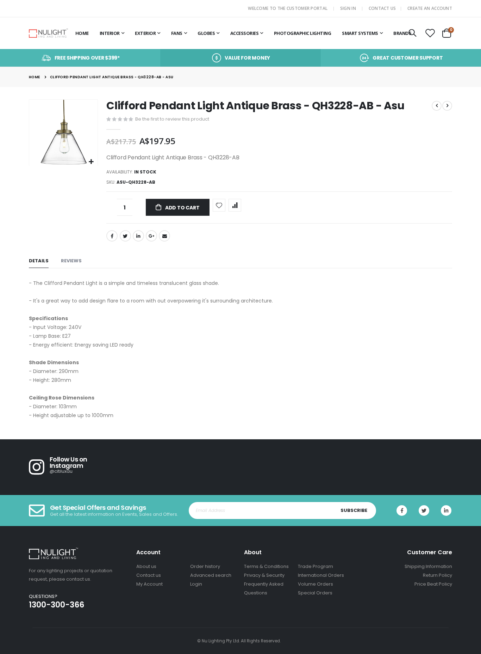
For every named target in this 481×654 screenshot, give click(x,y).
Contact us (148, 575)
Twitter (125, 236)
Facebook (112, 236)
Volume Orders (315, 584)
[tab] (39, 261)
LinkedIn (138, 236)
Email (164, 236)
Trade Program (315, 566)
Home (34, 77)
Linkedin (446, 510)
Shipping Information (428, 566)
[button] (91, 162)
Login (196, 584)
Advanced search (210, 575)
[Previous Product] (437, 106)
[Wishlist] (430, 33)
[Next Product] (447, 106)
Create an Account (429, 8)
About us (146, 566)
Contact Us (382, 8)
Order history (205, 566)
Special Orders (315, 592)
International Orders (321, 575)
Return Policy (437, 575)
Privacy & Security (264, 575)
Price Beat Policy (433, 584)
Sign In (348, 8)
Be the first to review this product (172, 119)
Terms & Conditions (266, 566)
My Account (149, 584)
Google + (151, 236)
